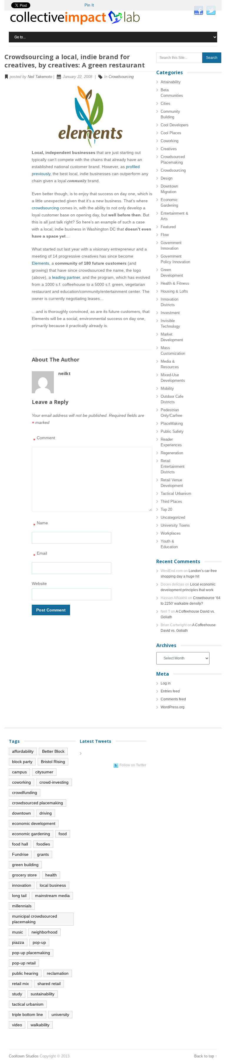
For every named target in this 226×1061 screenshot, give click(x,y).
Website (39, 583)
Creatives (169, 149)
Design (166, 178)
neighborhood (44, 932)
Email (40, 555)
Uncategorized (173, 517)
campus (19, 772)
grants (43, 854)
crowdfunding (24, 792)
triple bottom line (27, 1014)
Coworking (169, 141)
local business (53, 885)
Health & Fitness (175, 283)
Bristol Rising (53, 761)
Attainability (171, 82)
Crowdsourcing (121, 76)
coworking (21, 782)
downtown (21, 813)
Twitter (211, 10)
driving (45, 813)
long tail (19, 895)
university (60, 1014)
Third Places (171, 501)
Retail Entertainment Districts (173, 466)
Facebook (198, 10)
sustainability (42, 994)
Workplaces (171, 533)
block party (22, 761)
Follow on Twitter (132, 765)
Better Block (53, 751)
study (17, 994)
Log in (166, 683)
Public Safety (172, 431)
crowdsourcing (45, 207)
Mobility (167, 388)
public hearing (25, 973)
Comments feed (173, 699)
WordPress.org (173, 707)
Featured (168, 227)
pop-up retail (24, 963)
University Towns (175, 525)
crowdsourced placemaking (37, 802)
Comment (44, 439)
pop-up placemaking (31, 952)
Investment (170, 313)
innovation (21, 885)
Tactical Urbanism (176, 493)
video (17, 1024)
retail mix (20, 983)
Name (40, 524)
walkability (40, 1024)
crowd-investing (54, 782)
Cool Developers (175, 125)
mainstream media (52, 895)
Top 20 (166, 509)
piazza (18, 942)
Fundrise (20, 854)
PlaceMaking (172, 423)
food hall (20, 844)
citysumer (44, 772)
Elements (40, 263)
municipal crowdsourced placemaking (34, 919)
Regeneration (172, 453)
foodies (43, 844)
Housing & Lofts (174, 291)
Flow (165, 235)
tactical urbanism (28, 1004)
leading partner (66, 277)
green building (25, 864)
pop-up (39, 942)
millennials (21, 905)
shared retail (49, 983)
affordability (23, 751)
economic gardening (31, 833)
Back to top (204, 1056)
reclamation (58, 973)
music (17, 932)
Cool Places (171, 133)
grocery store (24, 875)
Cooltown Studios (24, 1056)
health (51, 875)
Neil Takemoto (40, 76)
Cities (165, 103)
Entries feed (170, 691)
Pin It (89, 5)
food (63, 833)
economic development (33, 823)
